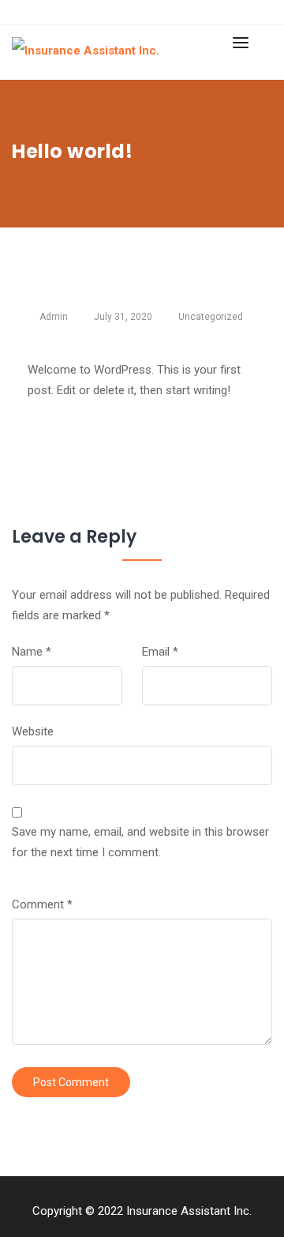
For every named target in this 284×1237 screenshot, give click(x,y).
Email (160, 652)
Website (33, 731)
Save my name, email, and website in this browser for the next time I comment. (140, 842)
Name (31, 652)
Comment (42, 904)
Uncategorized (210, 316)
